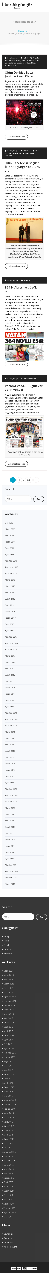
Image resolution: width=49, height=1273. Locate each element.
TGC (37, 151)
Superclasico (10, 65)
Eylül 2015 (9, 782)
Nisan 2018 (10, 586)
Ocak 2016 (10, 757)
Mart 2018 (9, 592)
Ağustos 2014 (11, 865)
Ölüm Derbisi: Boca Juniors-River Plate (19, 74)
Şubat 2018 (10, 599)
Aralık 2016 (10, 687)
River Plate (31, 63)
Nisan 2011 (10, 884)
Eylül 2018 (9, 554)
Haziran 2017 (11, 649)
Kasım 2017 (10, 618)
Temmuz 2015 (11, 795)
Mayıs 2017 (10, 656)
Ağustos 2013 (11, 877)
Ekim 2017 (9, 624)
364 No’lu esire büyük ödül (21, 289)
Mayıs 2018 (10, 580)
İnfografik (8, 953)
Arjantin (36, 58)
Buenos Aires (33, 60)
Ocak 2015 (10, 833)
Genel (25, 378)
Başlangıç (22, 31)
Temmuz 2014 (11, 871)
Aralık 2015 (10, 763)
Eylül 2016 (9, 706)
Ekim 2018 (9, 548)
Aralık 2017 (10, 611)
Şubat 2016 (10, 751)
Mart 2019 (9, 535)
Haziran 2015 (11, 801)
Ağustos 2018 (11, 561)
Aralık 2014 (10, 839)
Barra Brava (10, 60)
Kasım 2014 (10, 846)
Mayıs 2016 (10, 732)
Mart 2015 (9, 820)
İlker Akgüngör (17, 4)
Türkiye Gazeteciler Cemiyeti (17, 153)
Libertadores (10, 63)
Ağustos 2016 (11, 713)
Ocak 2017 (10, 681)
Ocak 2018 (10, 605)
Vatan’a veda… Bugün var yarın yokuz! (24, 388)
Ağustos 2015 (11, 789)
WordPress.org (10, 1246)
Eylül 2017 (9, 630)
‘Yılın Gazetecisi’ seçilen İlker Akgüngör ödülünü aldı (22, 166)
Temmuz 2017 (11, 643)
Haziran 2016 (11, 725)
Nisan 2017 (10, 662)
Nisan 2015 (10, 814)
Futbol (25, 58)
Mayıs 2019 (10, 529)
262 (28, 480)
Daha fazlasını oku (16, 136)
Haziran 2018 (11, 573)
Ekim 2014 (9, 852)
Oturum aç (8, 1234)
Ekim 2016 (9, 700)
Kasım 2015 (10, 770)
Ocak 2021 (10, 522)
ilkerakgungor (12, 58)
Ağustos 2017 (11, 637)
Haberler (26, 151)
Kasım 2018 (10, 542)
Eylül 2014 (9, 858)
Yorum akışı (9, 1242)
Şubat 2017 (10, 675)
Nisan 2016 (10, 738)
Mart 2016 (9, 744)
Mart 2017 (9, 668)
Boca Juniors (21, 60)
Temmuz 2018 (11, 567)
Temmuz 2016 (11, 719)
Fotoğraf (7, 936)
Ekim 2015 (9, 776)
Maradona (21, 63)
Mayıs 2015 (10, 808)
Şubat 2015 (10, 827)
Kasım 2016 (10, 694)
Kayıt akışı (8, 1238)
